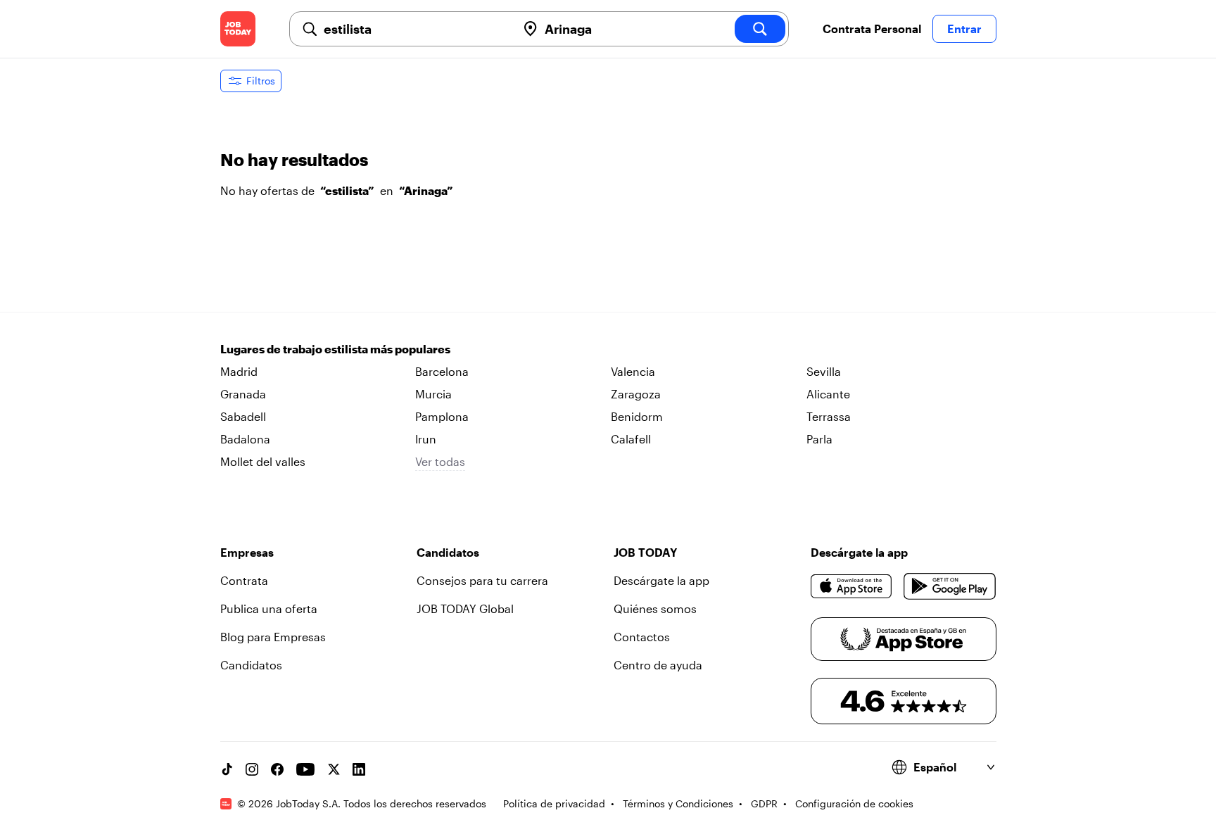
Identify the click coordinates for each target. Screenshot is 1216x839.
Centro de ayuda (658, 664)
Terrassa (828, 416)
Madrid (239, 371)
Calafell (631, 439)
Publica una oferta (268, 608)
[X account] (333, 769)
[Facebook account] (277, 769)
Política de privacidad (554, 803)
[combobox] (414, 29)
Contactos (642, 636)
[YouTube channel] (305, 769)
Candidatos (251, 664)
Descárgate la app (661, 580)
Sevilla (823, 371)
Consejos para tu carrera (482, 580)
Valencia (633, 371)
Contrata (244, 580)
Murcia (433, 393)
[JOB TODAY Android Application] (950, 586)
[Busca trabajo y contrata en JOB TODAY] (237, 28)
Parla (819, 439)
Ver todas (440, 461)
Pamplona (442, 416)
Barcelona (442, 371)
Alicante (828, 393)
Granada (243, 393)
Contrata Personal (872, 28)
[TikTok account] (226, 769)
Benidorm (637, 416)
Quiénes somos (655, 608)
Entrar (964, 28)
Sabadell (243, 416)
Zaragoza (636, 393)
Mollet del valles (262, 461)
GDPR (764, 803)
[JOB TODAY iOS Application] (852, 586)
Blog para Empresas (273, 636)
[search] (760, 29)
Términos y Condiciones (678, 803)
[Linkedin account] (359, 769)
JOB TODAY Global (465, 608)
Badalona (245, 439)
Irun (425, 439)
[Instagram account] (252, 769)
